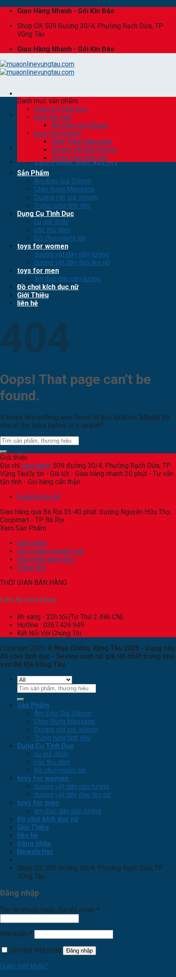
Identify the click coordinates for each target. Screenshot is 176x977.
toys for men (53, 117)
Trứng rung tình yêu (79, 158)
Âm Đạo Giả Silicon (80, 125)
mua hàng (36, 466)
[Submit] (3, 451)
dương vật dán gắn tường (71, 254)
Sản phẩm (32, 543)
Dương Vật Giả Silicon (84, 150)
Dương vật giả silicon (66, 197)
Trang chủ (31, 567)
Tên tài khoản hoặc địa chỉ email (50, 910)
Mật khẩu (16, 934)
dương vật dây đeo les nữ (72, 262)
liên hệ (27, 303)
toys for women (57, 133)
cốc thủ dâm (52, 230)
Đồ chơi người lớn (60, 238)
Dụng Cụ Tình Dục (61, 109)
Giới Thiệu (33, 295)
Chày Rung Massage (81, 142)
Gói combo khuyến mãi (50, 551)
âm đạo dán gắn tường (67, 279)
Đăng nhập (79, 950)
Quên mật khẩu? (24, 966)
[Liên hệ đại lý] (38, 497)
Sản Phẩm (33, 173)
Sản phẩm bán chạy (46, 559)
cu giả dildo (51, 222)
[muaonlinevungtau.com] (37, 68)
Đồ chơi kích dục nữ (48, 287)
